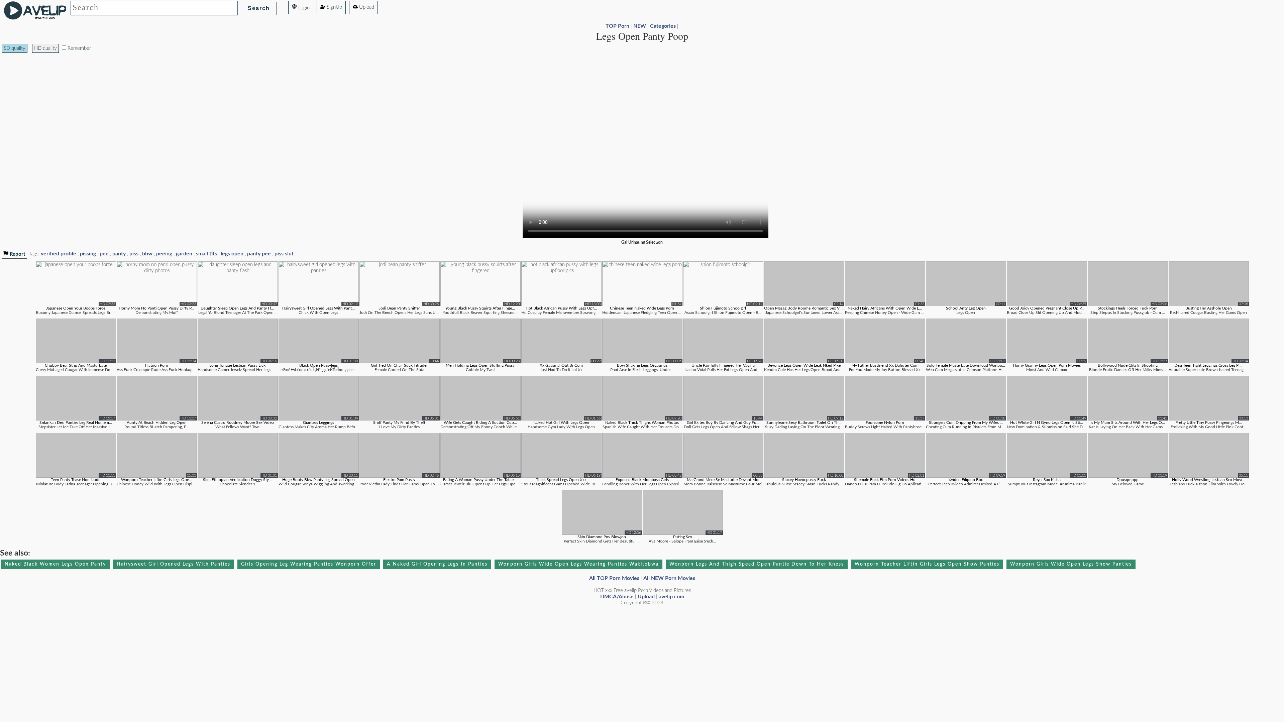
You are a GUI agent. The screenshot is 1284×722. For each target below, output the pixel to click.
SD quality (14, 48)
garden (184, 253)
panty (119, 253)
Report (16, 254)
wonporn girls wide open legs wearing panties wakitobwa (578, 564)
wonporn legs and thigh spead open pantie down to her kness (756, 564)
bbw (147, 253)
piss (133, 253)
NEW (639, 26)
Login (303, 7)
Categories (663, 26)
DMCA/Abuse (617, 596)
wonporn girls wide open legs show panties (1071, 564)
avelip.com (671, 596)
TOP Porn (617, 26)
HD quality (45, 48)
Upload (366, 7)
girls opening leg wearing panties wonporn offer (308, 564)
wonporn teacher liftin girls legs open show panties (927, 564)
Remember (78, 48)
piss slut (284, 253)
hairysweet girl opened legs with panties (173, 564)
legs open (232, 253)
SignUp (333, 7)
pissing (88, 253)
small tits (206, 253)
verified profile (58, 253)
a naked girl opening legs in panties (437, 564)
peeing (164, 253)
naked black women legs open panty (55, 564)
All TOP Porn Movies (614, 578)
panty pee (259, 253)
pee (104, 253)
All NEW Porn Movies (669, 578)
